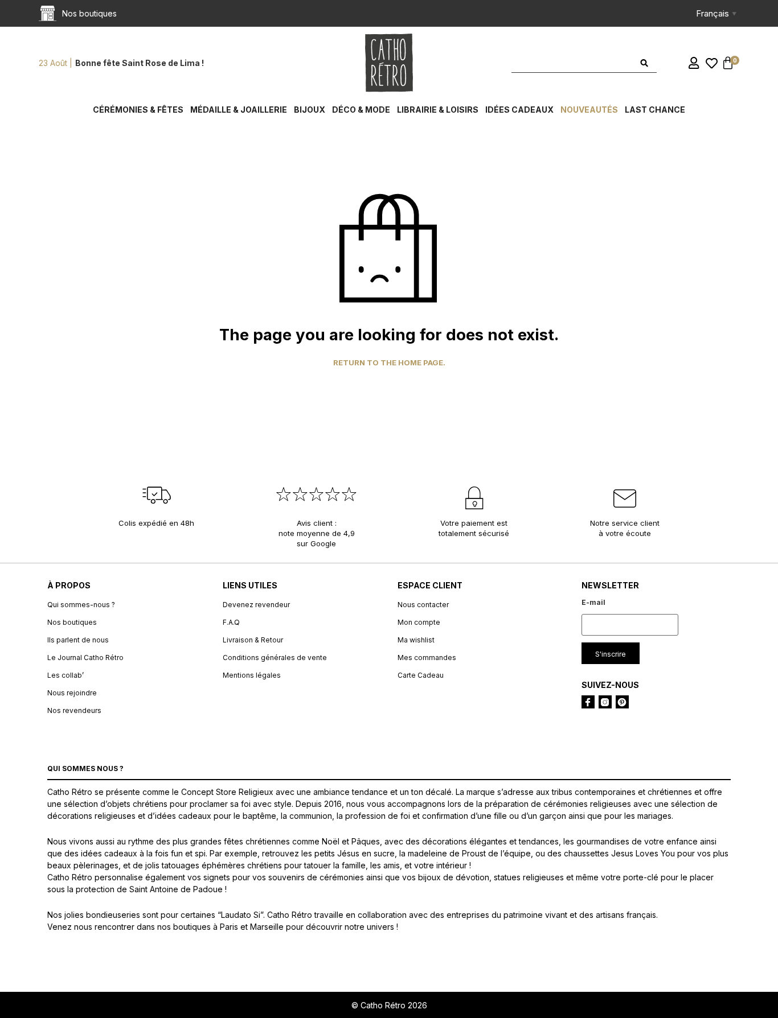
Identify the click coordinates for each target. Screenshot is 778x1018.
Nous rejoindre (72, 693)
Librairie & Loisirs (437, 109)
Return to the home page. (389, 362)
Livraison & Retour (253, 640)
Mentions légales (252, 675)
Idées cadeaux (519, 109)
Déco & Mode (361, 109)
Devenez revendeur (256, 604)
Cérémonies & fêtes (138, 109)
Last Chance (655, 109)
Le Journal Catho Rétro (85, 657)
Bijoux (309, 109)
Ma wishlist (416, 640)
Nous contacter (423, 604)
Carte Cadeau (421, 675)
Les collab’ (65, 675)
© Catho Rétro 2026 (389, 1005)
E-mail (593, 602)
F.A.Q (231, 622)
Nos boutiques (72, 622)
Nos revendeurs (74, 710)
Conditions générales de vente (275, 657)
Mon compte (419, 622)
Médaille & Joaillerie (238, 109)
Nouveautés (589, 109)
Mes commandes (427, 657)
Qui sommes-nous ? (81, 604)
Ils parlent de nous (78, 640)
